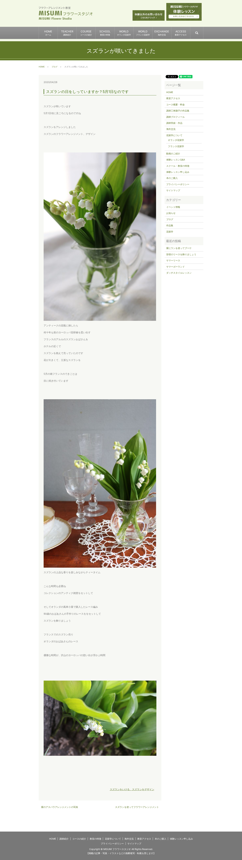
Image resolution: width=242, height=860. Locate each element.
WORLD (124, 33)
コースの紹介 (79, 838)
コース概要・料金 (175, 104)
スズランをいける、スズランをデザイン (132, 789)
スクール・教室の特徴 (177, 165)
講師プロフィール (175, 116)
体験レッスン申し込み (177, 172)
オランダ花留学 (176, 140)
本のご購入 (172, 178)
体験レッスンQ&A (175, 159)
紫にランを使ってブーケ (179, 248)
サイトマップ (173, 190)
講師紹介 (64, 838)
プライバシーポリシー (177, 184)
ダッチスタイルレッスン (179, 272)
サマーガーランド (175, 266)
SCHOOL (104, 33)
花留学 (169, 231)
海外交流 (170, 129)
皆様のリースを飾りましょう (181, 254)
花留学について (174, 135)
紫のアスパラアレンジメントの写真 (59, 807)
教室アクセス (173, 98)
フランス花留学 (176, 146)
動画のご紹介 (173, 153)
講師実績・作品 (174, 123)
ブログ (54, 66)
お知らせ (170, 213)
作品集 (169, 225)
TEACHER (67, 33)
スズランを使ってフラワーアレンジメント (137, 807)
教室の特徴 (95, 838)
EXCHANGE (161, 33)
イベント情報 (173, 207)
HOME (48, 33)
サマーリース (173, 260)
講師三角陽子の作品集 (177, 110)
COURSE (86, 33)
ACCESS (181, 33)
